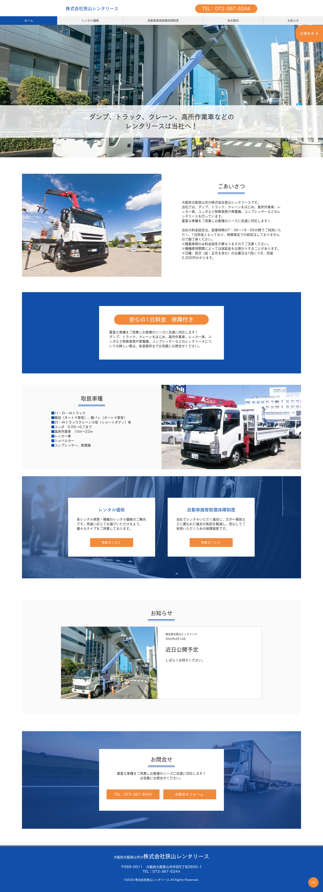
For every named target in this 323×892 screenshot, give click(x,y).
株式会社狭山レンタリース (92, 8)
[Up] (313, 882)
